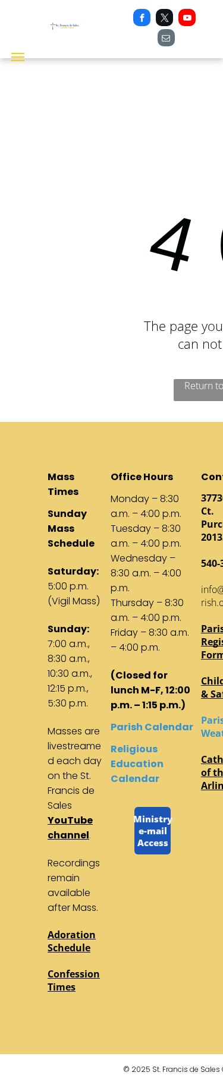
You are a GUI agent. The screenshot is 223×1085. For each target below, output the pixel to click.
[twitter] (164, 19)
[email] (166, 39)
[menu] (18, 57)
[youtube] (187, 19)
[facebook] (141, 19)
